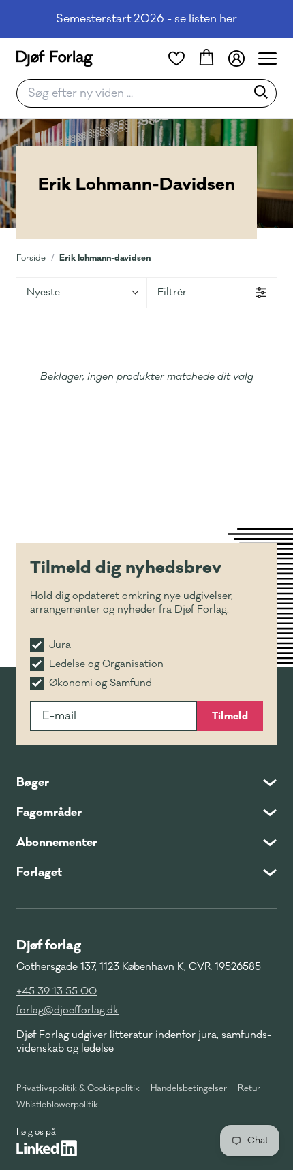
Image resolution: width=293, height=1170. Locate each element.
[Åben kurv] (206, 58)
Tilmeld (230, 716)
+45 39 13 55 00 (56, 991)
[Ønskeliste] (176, 58)
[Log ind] (236, 58)
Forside (31, 258)
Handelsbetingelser (189, 1088)
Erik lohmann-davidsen (105, 257)
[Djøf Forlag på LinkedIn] (46, 1148)
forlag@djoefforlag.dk (67, 1010)
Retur (249, 1088)
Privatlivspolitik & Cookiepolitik (78, 1088)
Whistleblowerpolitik (57, 1104)
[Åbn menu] (267, 58)
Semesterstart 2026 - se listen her (146, 19)
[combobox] (135, 93)
